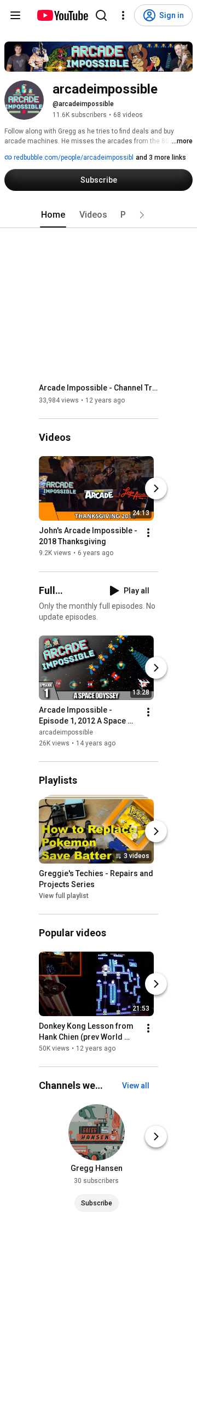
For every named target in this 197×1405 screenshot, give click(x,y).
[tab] (53, 215)
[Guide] (15, 15)
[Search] (101, 15)
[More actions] (148, 533)
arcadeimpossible (66, 732)
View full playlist (64, 896)
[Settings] (123, 15)
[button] (142, 215)
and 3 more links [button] (161, 157)
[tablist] (98, 215)
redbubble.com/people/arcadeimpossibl (73, 157)
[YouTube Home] (62, 15)
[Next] (156, 489)
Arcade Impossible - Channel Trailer (99, 387)
